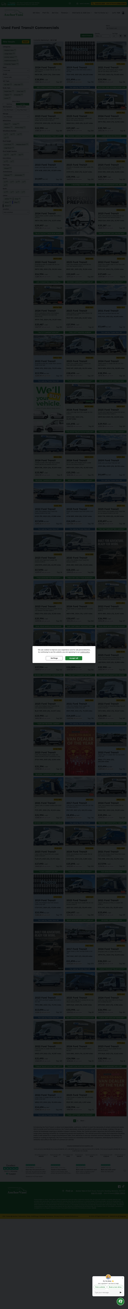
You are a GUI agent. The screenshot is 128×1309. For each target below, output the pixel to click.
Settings (54, 658)
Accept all (73, 658)
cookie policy (85, 652)
